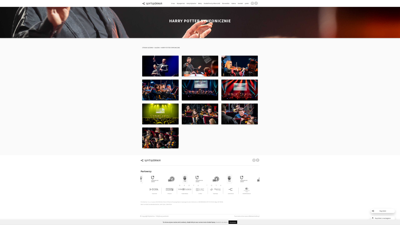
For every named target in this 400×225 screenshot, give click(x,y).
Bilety (200, 3)
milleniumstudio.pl (253, 216)
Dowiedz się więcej (222, 222)
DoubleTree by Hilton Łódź (212, 3)
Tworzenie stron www (241, 216)
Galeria (233, 3)
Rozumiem (233, 222)
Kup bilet (383, 211)
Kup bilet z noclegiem (383, 218)
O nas (173, 3)
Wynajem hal (181, 3)
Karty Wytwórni (191, 3)
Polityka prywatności (162, 216)
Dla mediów (225, 3)
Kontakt (240, 3)
